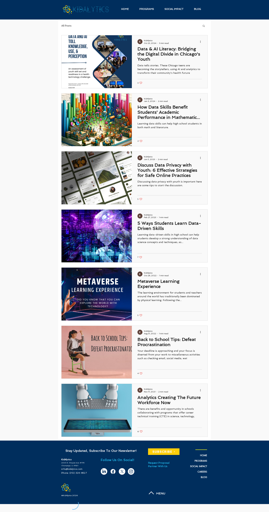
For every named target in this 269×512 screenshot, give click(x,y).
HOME (203, 455)
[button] (203, 26)
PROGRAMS (201, 460)
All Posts (66, 25)
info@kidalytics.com (71, 469)
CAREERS (202, 471)
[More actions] (201, 42)
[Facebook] (113, 471)
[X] (122, 471)
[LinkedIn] (104, 471)
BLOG (204, 477)
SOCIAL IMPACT (198, 466)
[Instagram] (131, 471)
